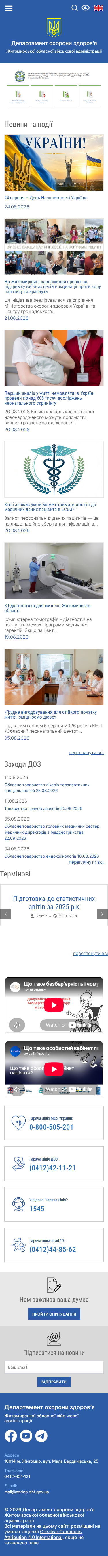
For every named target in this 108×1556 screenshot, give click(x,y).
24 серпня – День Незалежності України (45, 198)
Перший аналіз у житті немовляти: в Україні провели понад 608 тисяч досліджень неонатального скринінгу (49, 398)
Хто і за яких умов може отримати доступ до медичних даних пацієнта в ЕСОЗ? (50, 507)
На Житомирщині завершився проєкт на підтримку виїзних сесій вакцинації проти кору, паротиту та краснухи (52, 286)
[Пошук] (74, 8)
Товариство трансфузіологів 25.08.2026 (43, 808)
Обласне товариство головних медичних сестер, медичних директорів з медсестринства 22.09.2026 (52, 832)
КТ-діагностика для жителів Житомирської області (48, 608)
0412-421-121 (17, 1476)
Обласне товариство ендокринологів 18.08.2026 (51, 856)
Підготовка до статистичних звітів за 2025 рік (54, 903)
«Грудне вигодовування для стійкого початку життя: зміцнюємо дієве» (50, 714)
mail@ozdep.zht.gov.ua (26, 1491)
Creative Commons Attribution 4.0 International (43, 1534)
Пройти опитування (54, 1314)
